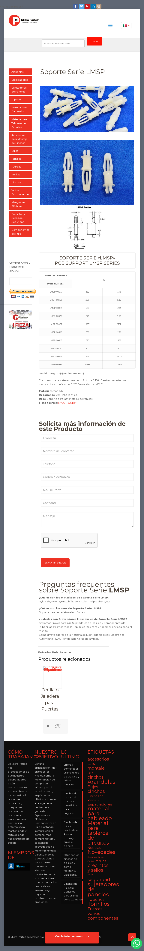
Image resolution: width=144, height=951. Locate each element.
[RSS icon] (100, 936)
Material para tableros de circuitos (98, 833)
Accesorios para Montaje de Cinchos (19, 138)
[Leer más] (55, 726)
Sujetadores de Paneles (18, 89)
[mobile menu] (110, 25)
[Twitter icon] (82, 6)
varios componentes (103, 916)
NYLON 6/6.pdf (67, 402)
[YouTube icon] (88, 6)
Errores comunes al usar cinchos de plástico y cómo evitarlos (71, 774)
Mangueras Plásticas (18, 204)
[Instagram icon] (99, 6)
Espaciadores (19, 79)
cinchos (96, 791)
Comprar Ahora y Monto (19, 266)
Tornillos (16, 158)
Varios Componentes (20, 192)
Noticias (94, 848)
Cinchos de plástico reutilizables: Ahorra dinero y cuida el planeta (71, 834)
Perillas (15, 174)
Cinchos (16, 182)
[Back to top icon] (132, 937)
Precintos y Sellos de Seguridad (18, 217)
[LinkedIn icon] (93, 6)
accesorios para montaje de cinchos (98, 768)
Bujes (14, 150)
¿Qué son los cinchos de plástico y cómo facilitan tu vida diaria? (71, 864)
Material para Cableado (19, 109)
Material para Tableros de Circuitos (19, 123)
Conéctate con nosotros (72, 936)
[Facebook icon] (76, 6)
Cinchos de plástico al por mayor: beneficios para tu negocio (70, 803)
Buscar (94, 41)
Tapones (16, 99)
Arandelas (17, 71)
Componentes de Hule (20, 231)
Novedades (101, 852)
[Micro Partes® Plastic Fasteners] (24, 25)
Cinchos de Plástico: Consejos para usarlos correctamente (72, 891)
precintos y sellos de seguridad (99, 872)
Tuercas (16, 166)
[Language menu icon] (126, 25)
